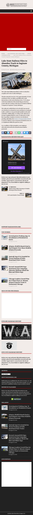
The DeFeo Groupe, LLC (24, 380)
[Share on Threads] (30, 132)
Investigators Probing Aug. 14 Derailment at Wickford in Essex (19, 237)
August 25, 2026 (13, 262)
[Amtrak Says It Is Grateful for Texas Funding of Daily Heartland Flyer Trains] (5, 258)
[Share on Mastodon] (21, 132)
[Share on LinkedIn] (8, 132)
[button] (31, 11)
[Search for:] (16, 49)
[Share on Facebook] (3, 132)
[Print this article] (16, 132)
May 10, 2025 (6, 69)
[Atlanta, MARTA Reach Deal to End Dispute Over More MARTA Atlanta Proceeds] (5, 247)
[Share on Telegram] (24, 132)
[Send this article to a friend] (13, 132)
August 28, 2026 (13, 241)
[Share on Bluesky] (27, 132)
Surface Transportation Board (22, 119)
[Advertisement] (16, 29)
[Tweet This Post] (5, 132)
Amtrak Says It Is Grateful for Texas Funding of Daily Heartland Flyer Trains (19, 258)
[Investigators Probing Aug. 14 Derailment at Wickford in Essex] (5, 237)
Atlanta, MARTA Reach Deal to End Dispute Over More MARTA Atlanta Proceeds (20, 248)
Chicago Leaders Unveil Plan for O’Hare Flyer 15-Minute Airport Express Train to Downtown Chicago (19, 281)
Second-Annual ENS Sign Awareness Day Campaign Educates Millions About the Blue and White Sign (19, 269)
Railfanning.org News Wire (16, 53)
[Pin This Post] (11, 132)
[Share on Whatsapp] (19, 132)
